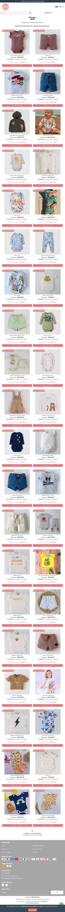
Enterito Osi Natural (48, 175)
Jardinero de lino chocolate (17, 415)
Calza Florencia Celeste (48, 255)
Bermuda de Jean (47, 95)
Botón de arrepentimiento (32, 903)
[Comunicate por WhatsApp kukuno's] (61, 904)
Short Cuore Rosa (48, 655)
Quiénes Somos (36, 849)
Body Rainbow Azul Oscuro (17, 815)
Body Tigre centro (48, 295)
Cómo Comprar (6, 852)
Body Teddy (17, 295)
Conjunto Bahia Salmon (47, 815)
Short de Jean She (17, 495)
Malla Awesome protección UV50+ (48, 575)
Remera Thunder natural (17, 735)
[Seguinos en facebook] (6, 885)
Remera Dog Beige (17, 695)
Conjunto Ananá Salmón (17, 775)
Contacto (35, 852)
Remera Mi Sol (17, 575)
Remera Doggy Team (47, 495)
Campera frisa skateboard (17, 135)
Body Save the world (48, 735)
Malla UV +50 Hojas (48, 215)
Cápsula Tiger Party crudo (17, 375)
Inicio (3, 845)
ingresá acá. (44, 901)
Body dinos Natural (48, 375)
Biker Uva (47, 55)
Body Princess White (47, 455)
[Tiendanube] (32, 897)
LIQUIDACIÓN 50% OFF (38, 845)
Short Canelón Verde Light (17, 335)
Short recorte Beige (17, 535)
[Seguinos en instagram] (3, 885)
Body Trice (17, 255)
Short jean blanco (48, 615)
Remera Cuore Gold (17, 655)
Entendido (32, 910)
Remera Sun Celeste (17, 95)
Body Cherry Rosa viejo (17, 55)
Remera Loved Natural (48, 415)
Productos (5, 849)
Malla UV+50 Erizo (48, 135)
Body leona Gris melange (17, 175)
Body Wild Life (48, 335)
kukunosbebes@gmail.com (11, 876)
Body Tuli (47, 775)
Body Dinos (17, 215)
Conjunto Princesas (47, 695)
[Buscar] (30, 13)
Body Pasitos (17, 455)
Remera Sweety (17, 615)
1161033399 (7, 873)
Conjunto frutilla (48, 535)
